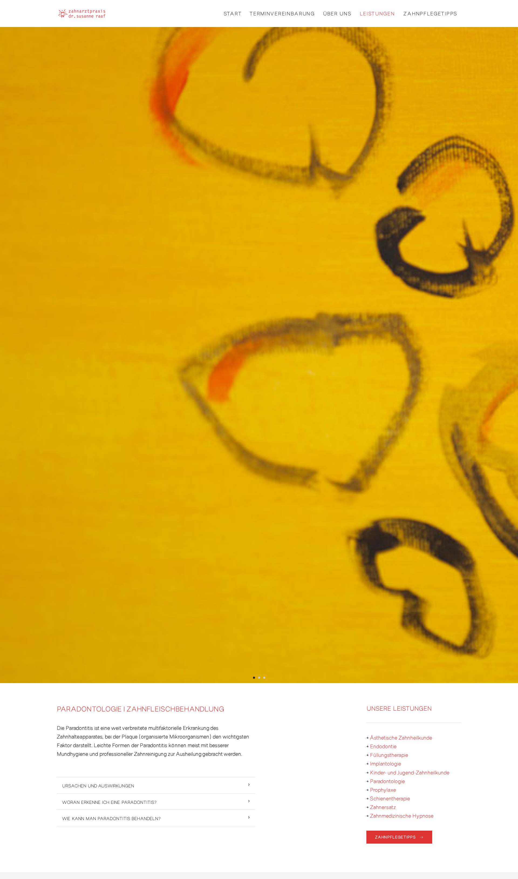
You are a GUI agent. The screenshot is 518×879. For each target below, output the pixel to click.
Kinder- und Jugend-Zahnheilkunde (409, 772)
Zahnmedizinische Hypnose (402, 815)
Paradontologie (387, 780)
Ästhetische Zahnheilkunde (401, 737)
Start (233, 13)
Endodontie (383, 746)
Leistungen (377, 13)
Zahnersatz (383, 806)
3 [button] (264, 676)
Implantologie (385, 763)
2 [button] (259, 676)
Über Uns (337, 13)
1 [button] (254, 676)
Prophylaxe (383, 789)
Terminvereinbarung (282, 13)
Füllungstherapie (389, 754)
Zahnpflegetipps (430, 13)
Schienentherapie (390, 798)
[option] (259, 355)
